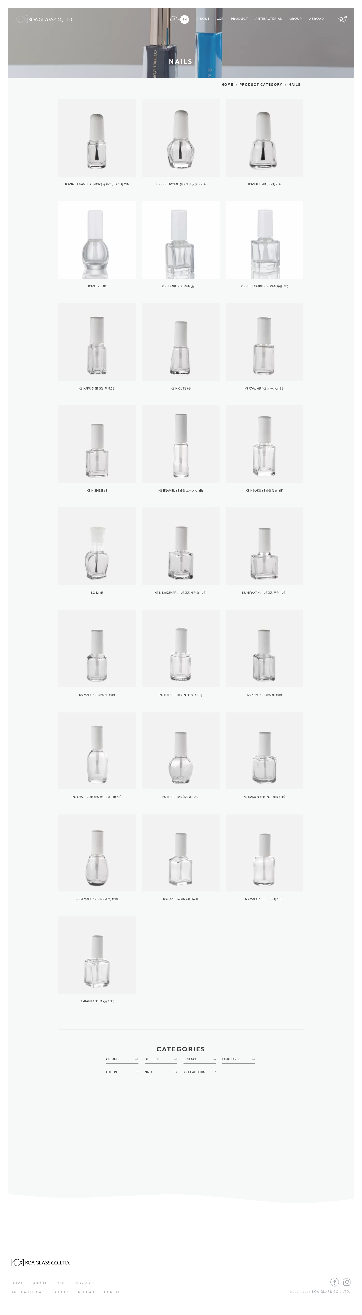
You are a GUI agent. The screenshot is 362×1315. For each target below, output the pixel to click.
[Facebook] (334, 1282)
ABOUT (203, 19)
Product (85, 1283)
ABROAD (316, 19)
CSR (220, 19)
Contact (113, 1292)
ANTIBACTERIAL (268, 19)
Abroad (86, 1292)
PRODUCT (239, 19)
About (40, 1283)
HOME (227, 84)
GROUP (296, 19)
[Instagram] (346, 1282)
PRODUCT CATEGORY (260, 84)
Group (60, 1292)
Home (18, 1283)
